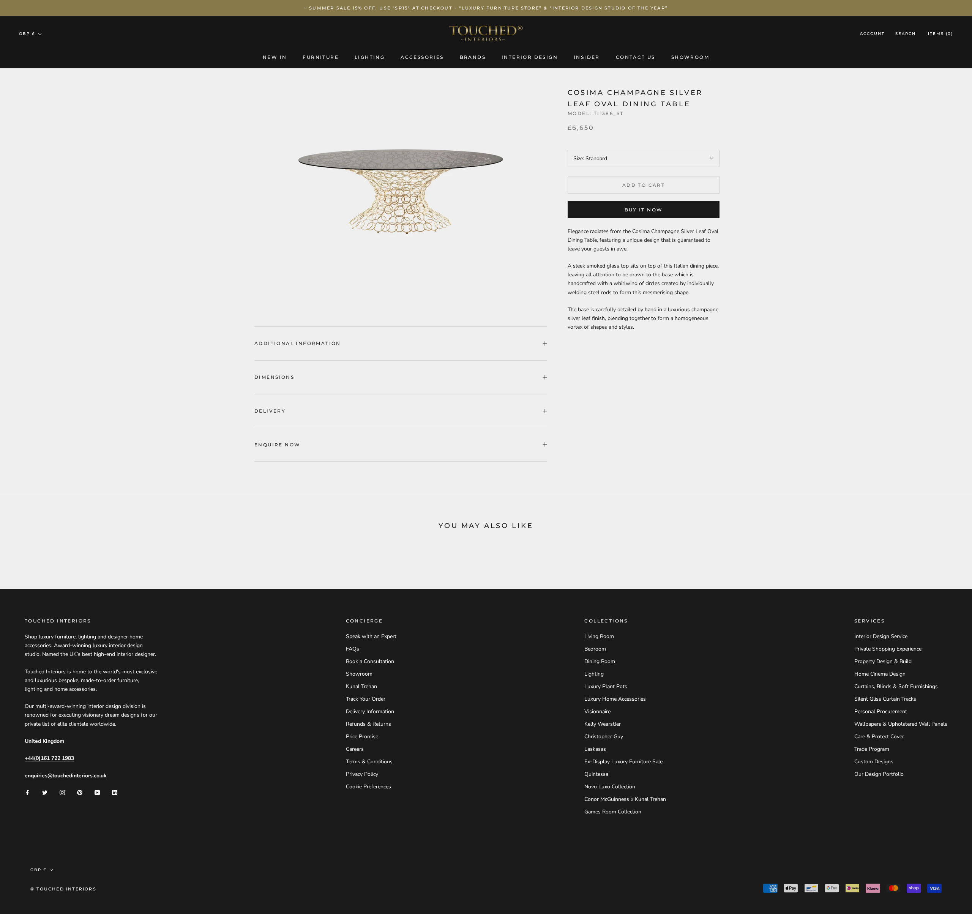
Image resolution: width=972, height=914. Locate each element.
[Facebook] (27, 792)
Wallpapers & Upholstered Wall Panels (900, 724)
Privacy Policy (362, 774)
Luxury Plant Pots (605, 686)
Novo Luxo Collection (609, 786)
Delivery (270, 411)
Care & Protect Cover (879, 736)
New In (275, 57)
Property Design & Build (883, 661)
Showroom (690, 57)
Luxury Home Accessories (615, 699)
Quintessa (596, 774)
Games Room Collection (612, 811)
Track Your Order (365, 699)
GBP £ (27, 33)
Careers (355, 749)
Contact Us (635, 57)
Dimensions (274, 377)
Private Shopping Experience (888, 648)
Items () (940, 34)
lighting (87, 636)
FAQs (352, 648)
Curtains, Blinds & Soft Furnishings (896, 686)
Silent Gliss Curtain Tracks (885, 699)
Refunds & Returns (368, 724)
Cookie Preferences (368, 786)
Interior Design (530, 57)
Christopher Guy (603, 736)
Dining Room (599, 661)
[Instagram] (62, 792)
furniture (65, 636)
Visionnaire (597, 711)
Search (905, 34)
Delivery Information (370, 711)
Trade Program (871, 749)
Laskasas (595, 749)
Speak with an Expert (371, 636)
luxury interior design (118, 645)
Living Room (599, 636)
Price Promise (362, 736)
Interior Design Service (880, 636)
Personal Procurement (880, 711)
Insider (587, 57)
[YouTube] (97, 792)
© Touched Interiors (63, 889)
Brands (473, 57)
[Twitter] (44, 792)
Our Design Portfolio (879, 774)
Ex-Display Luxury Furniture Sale (623, 761)
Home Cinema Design (880, 674)
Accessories (422, 57)
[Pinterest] (79, 792)
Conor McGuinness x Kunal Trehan (625, 799)
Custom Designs (873, 761)
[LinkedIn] (114, 792)
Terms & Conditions (369, 761)
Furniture (321, 57)
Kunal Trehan (361, 686)
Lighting (370, 57)
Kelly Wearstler (602, 724)
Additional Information (297, 343)
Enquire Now (277, 445)
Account (872, 34)
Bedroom (595, 648)
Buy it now (644, 210)
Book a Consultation (370, 661)
